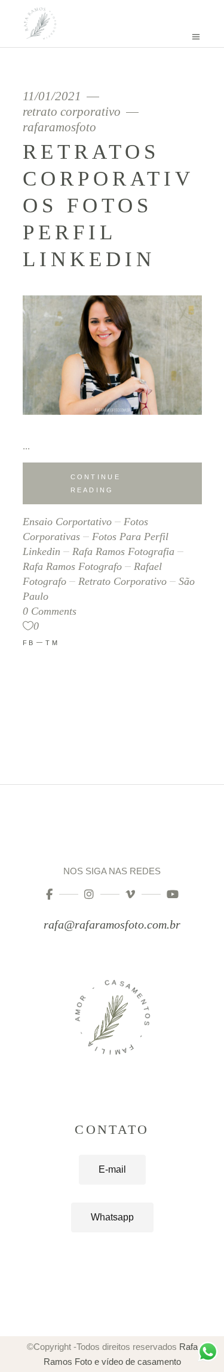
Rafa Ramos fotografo (72, 566)
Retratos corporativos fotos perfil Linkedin (108, 205)
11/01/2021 (53, 96)
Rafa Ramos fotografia (123, 551)
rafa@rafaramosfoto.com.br (112, 924)
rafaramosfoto (59, 127)
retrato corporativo (72, 112)
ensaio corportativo (67, 522)
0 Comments (49, 611)
